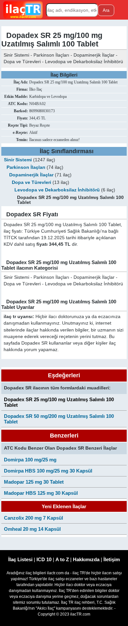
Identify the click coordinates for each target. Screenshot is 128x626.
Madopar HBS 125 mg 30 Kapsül (41, 493)
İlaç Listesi (20, 559)
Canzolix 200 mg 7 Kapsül (33, 518)
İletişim (111, 559)
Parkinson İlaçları (26, 167)
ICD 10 (44, 559)
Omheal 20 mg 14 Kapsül (32, 529)
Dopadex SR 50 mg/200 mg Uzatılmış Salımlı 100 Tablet (59, 418)
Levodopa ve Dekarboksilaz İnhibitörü (57, 190)
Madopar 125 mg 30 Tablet (34, 482)
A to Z (62, 559)
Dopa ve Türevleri (31, 182)
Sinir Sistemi (18, 159)
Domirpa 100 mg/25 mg (30, 459)
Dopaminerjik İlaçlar (31, 174)
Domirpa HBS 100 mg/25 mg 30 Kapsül (48, 471)
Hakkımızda (86, 559)
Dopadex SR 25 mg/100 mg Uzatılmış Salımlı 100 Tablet (59, 402)
